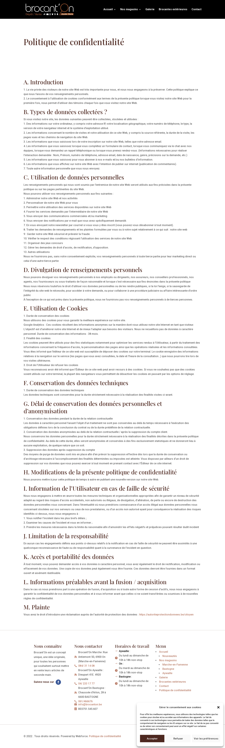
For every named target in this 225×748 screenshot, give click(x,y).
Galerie (150, 9)
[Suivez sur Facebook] (58, 682)
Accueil (108, 9)
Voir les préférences (206, 738)
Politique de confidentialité (105, 736)
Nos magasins (129, 9)
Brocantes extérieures (173, 9)
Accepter (152, 738)
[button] (218, 707)
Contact (196, 9)
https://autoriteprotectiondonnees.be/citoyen (166, 614)
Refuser (178, 738)
